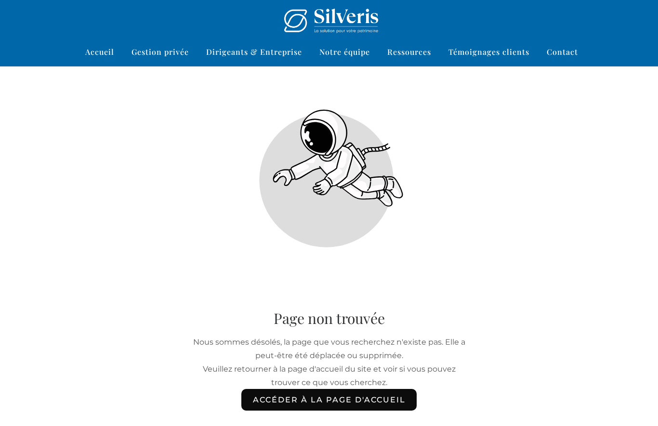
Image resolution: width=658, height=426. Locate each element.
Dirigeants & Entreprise (254, 52)
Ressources (409, 52)
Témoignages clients (488, 52)
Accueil (99, 52)
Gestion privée (160, 52)
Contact (562, 52)
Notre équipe (344, 52)
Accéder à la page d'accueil (329, 399)
